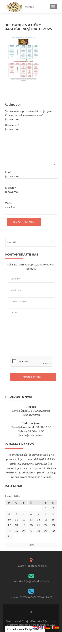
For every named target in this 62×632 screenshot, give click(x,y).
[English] (39, 627)
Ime (12, 174)
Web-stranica (10, 205)
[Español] (57, 627)
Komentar (12, 127)
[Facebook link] (31, 613)
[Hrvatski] (35, 627)
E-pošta (12, 189)
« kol (31, 544)
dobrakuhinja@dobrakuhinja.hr (31, 581)
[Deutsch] (48, 627)
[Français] (44, 627)
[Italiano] (52, 627)
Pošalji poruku (33, 377)
